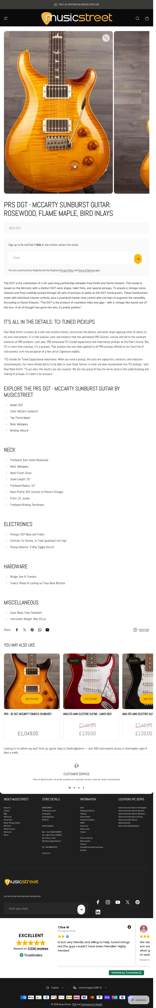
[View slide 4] (83, 788)
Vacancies (84, 826)
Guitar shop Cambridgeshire (129, 826)
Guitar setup (84, 829)
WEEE (82, 823)
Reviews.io (8, 832)
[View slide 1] (70, 788)
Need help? (144, 629)
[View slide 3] (79, 788)
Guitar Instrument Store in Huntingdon (133, 807)
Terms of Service (86, 270)
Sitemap (83, 813)
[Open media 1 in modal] (106, 38)
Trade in (83, 832)
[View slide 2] (74, 788)
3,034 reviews (38, 949)
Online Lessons (9, 829)
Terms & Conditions (87, 820)
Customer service (77, 774)
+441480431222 (51, 847)
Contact (7, 810)
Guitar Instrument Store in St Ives (131, 817)
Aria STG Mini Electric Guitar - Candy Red (87, 714)
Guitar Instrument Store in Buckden (132, 810)
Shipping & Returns (87, 810)
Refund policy (85, 841)
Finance (83, 844)
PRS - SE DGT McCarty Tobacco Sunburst (28, 714)
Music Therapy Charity (12, 823)
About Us (7, 807)
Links (82, 807)
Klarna (6, 835)
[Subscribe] (138, 259)
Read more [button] (147, 960)
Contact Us (46, 853)
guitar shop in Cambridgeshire (66, 748)
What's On (7, 817)
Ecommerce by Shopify (91, 1004)
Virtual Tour (8, 820)
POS (74, 1004)
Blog (5, 813)
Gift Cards (7, 826)
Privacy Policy (66, 270)
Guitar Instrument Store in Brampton (132, 813)
